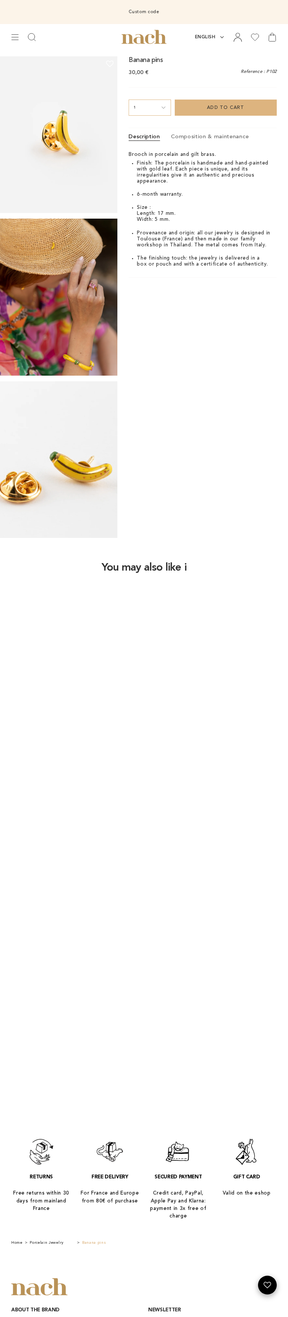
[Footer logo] (39, 1287)
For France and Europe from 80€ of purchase (110, 1197)
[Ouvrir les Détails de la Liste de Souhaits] (267, 1285)
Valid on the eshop (247, 1193)
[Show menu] (15, 37)
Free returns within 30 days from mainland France (41, 1201)
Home (16, 1243)
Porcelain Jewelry (46, 1243)
